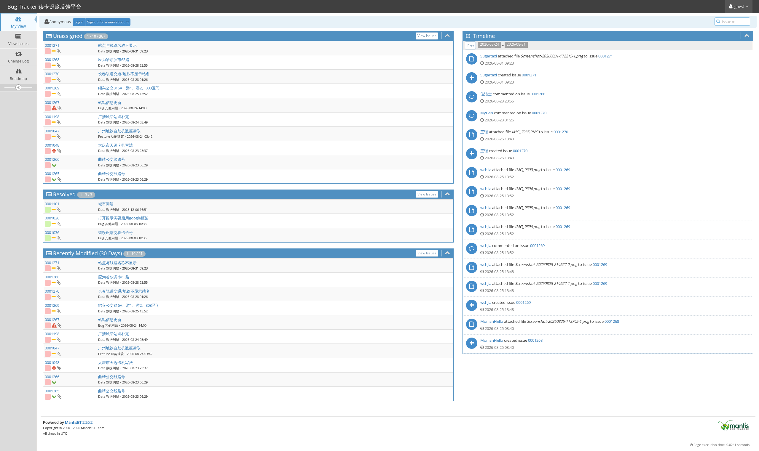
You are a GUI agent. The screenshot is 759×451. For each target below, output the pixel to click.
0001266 (52, 159)
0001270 (52, 73)
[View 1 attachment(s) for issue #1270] (58, 79)
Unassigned (67, 35)
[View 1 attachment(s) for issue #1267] (59, 107)
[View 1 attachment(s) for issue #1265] (59, 179)
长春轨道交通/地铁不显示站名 (124, 73)
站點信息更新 (109, 102)
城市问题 (106, 203)
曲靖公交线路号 (111, 159)
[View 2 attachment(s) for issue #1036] (58, 237)
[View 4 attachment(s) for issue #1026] (58, 223)
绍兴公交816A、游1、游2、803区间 (129, 88)
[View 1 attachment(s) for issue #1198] (58, 122)
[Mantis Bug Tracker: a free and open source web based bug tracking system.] (733, 425)
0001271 (52, 45)
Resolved (64, 194)
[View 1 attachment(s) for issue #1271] (58, 51)
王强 (484, 131)
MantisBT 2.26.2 (79, 422)
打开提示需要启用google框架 (123, 218)
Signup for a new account (108, 22)
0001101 (52, 203)
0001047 (52, 131)
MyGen (486, 112)
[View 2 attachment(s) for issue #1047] (58, 136)
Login (78, 22)
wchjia (485, 169)
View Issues (426, 35)
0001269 (52, 88)
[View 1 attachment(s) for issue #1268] (58, 65)
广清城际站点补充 (113, 116)
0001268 (52, 59)
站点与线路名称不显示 (117, 45)
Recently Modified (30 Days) (87, 253)
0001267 (52, 102)
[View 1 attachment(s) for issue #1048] (58, 150)
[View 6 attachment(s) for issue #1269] (58, 93)
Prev (470, 45)
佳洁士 (486, 94)
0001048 (52, 145)
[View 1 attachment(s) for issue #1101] (58, 209)
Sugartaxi (488, 56)
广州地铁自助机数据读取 (119, 131)
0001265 (52, 173)
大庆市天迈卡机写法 (115, 145)
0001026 (52, 218)
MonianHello (491, 321)
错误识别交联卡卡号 (115, 232)
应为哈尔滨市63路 (113, 59)
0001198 (52, 116)
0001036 (52, 232)
